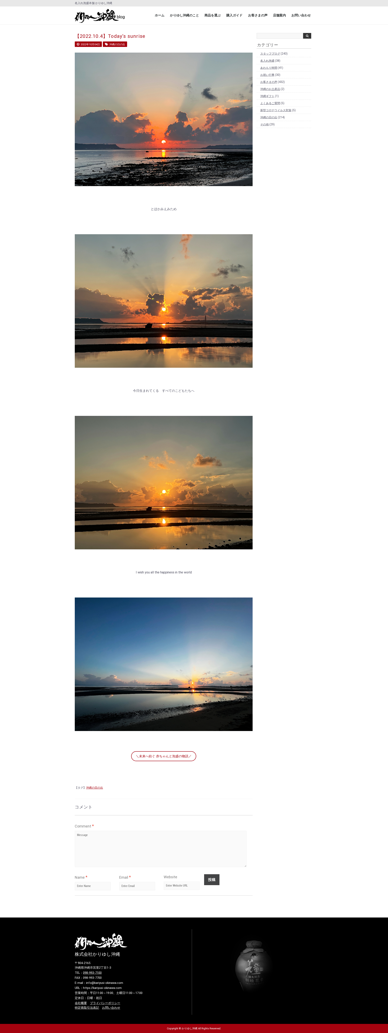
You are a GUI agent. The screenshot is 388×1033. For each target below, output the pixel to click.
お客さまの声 (258, 15)
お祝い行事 (267, 74)
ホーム (159, 15)
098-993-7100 (92, 973)
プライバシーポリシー (105, 1003)
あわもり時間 (268, 67)
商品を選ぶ (213, 15)
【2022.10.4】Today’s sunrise (110, 36)
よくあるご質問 (270, 103)
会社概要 (81, 1003)
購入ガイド (234, 15)
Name (81, 877)
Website (170, 877)
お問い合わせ (301, 15)
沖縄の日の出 (94, 787)
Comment (84, 826)
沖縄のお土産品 (270, 89)
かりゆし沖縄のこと (184, 15)
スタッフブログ (270, 53)
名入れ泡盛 (267, 60)
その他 (264, 124)
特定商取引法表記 (87, 1008)
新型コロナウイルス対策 (275, 110)
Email (125, 877)
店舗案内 (279, 15)
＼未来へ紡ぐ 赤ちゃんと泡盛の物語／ (164, 756)
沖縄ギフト (267, 96)
